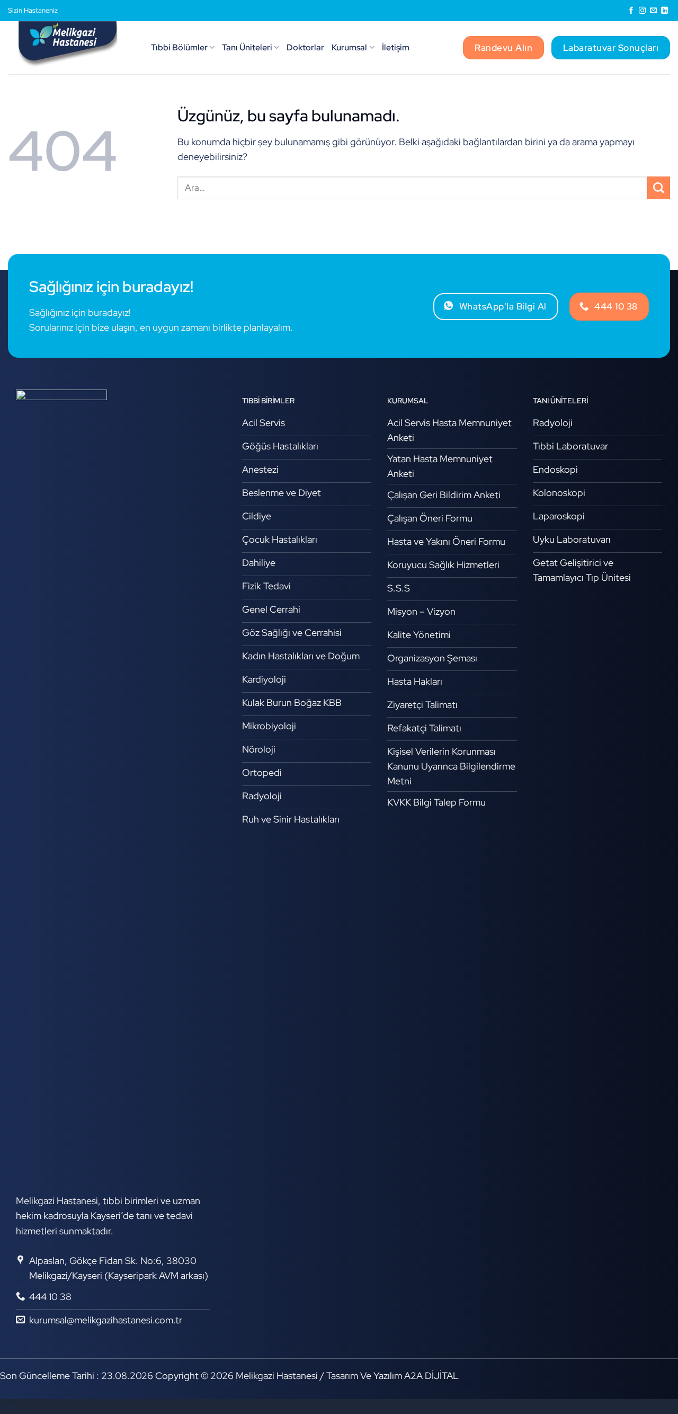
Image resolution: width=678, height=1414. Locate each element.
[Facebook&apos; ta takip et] (631, 11)
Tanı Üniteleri (247, 47)
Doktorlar (305, 47)
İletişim (395, 47)
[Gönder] (658, 187)
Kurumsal (349, 47)
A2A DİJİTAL (431, 1375)
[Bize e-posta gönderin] (653, 11)
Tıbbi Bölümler (179, 47)
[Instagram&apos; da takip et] (642, 11)
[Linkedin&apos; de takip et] (664, 11)
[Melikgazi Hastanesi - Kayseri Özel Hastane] (71, 47)
